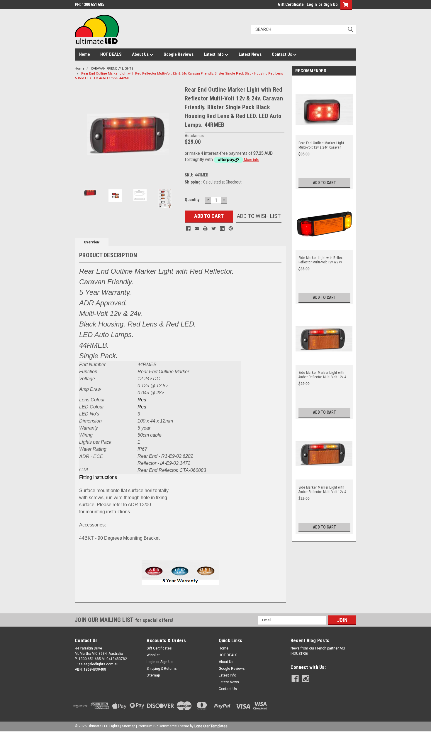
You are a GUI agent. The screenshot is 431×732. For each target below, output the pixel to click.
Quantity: (193, 199)
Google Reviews (179, 54)
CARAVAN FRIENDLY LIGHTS (112, 68)
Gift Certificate (291, 4)
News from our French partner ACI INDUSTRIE (318, 651)
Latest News (250, 54)
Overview (91, 242)
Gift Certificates (159, 648)
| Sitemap (127, 726)
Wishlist (153, 655)
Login (312, 4)
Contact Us (282, 54)
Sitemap (153, 675)
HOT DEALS (111, 54)
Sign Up (330, 4)
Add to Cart (324, 182)
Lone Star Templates (211, 726)
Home (84, 54)
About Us (141, 54)
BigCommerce (165, 726)
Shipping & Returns (162, 669)
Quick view (324, 131)
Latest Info (214, 54)
